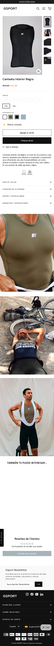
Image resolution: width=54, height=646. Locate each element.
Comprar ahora (27, 140)
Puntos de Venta (11, 619)
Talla (5, 95)
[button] (10, 147)
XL (39, 100)
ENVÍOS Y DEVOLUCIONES (13, 196)
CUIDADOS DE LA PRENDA (14, 189)
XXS (6, 100)
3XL (14, 106)
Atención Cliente (12, 605)
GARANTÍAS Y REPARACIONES (15, 203)
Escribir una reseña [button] (27, 553)
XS (14, 100)
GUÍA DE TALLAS (10, 182)
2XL (6, 106)
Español (13, 626)
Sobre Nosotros (11, 612)
